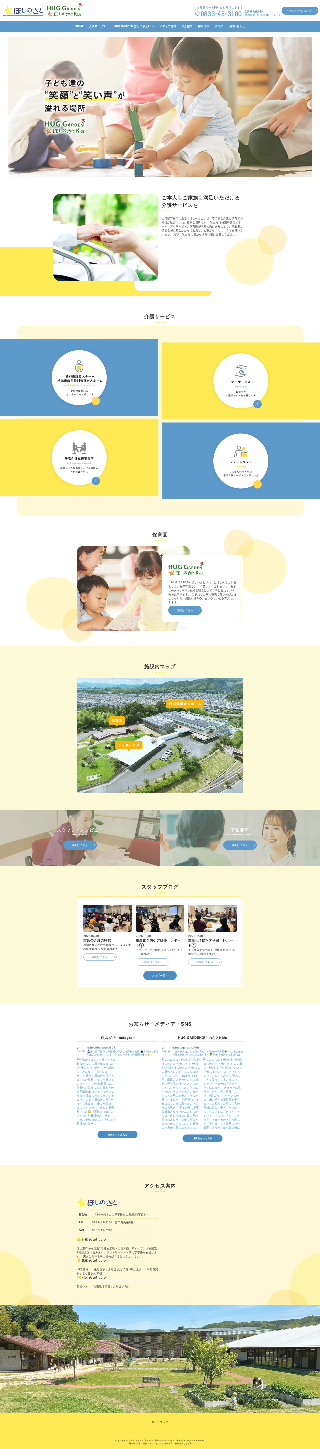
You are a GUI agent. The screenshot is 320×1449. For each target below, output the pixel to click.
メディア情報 (167, 26)
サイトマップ (160, 1422)
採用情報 (203, 26)
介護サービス (97, 26)
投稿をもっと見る (117, 1134)
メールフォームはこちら (300, 10)
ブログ (219, 26)
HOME (79, 26)
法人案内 (187, 26)
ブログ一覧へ (160, 975)
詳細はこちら (185, 610)
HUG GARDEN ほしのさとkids (134, 26)
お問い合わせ (236, 26)
